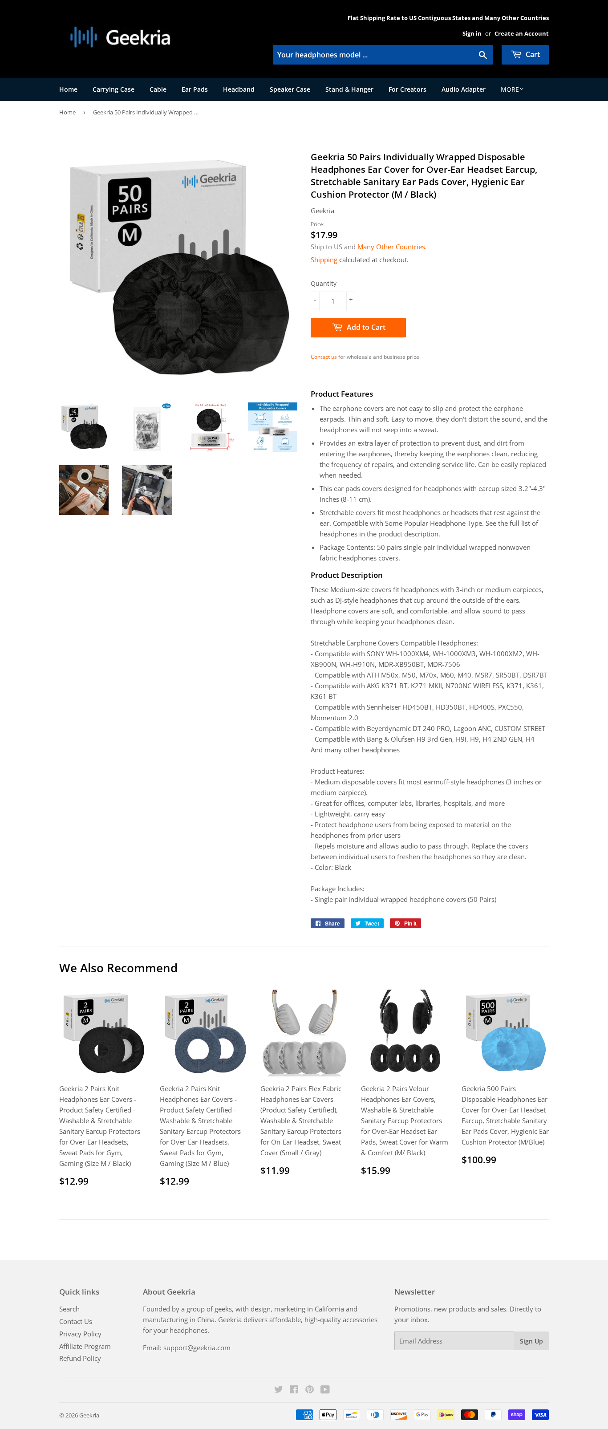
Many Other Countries (391, 246)
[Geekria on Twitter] (278, 1390)
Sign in (472, 33)
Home (68, 89)
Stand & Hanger (349, 89)
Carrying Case (113, 89)
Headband (239, 89)
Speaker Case (290, 89)
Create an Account (522, 33)
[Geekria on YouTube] (325, 1390)
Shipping (324, 259)
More (510, 89)
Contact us (324, 357)
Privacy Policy (80, 1333)
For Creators (407, 89)
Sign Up (531, 1341)
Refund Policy (80, 1358)
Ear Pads (195, 89)
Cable (158, 89)
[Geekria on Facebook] (294, 1390)
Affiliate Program (85, 1346)
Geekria (89, 1415)
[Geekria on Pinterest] (309, 1390)
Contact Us (75, 1321)
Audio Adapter (464, 89)
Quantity (323, 283)
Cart (532, 54)
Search (69, 1308)
